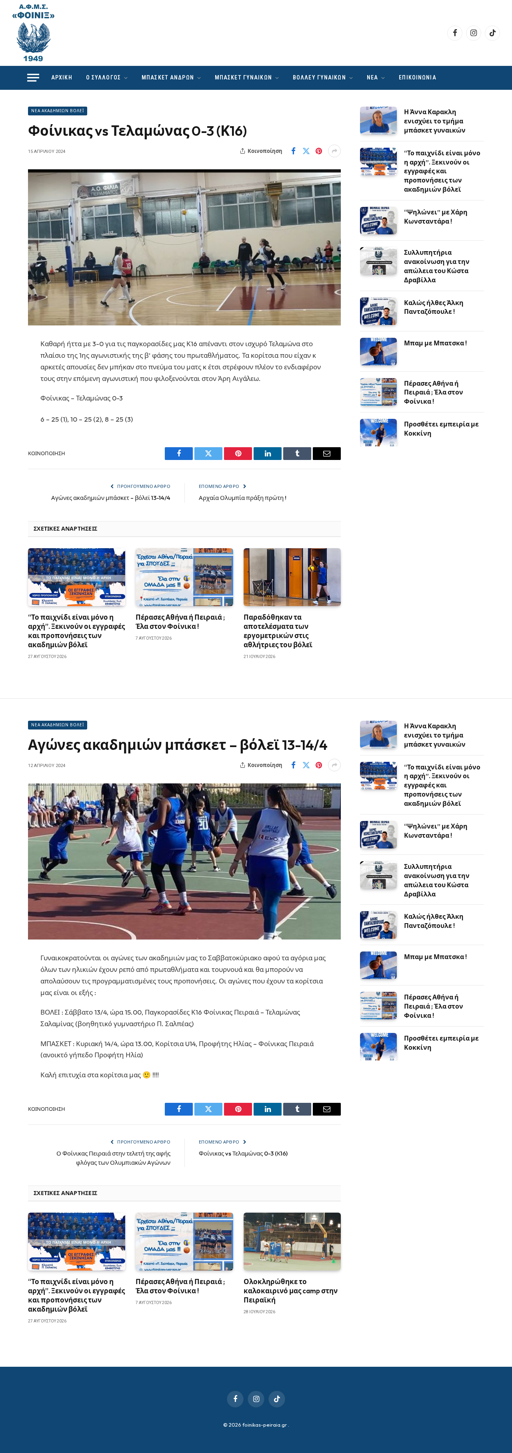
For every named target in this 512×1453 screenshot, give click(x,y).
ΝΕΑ (372, 77)
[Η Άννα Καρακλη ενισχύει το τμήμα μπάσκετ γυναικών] (378, 120)
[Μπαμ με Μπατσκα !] (378, 351)
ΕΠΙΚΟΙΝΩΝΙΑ (417, 77)
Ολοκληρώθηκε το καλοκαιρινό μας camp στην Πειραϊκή (291, 1290)
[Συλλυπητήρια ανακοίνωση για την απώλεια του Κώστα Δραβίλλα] (378, 261)
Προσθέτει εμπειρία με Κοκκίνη (441, 428)
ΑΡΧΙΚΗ (61, 77)
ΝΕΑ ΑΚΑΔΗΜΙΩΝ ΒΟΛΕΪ (57, 110)
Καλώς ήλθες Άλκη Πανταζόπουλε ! (434, 307)
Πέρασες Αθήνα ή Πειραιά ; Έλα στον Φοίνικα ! (180, 621)
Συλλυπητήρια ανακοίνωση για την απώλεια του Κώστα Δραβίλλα (437, 266)
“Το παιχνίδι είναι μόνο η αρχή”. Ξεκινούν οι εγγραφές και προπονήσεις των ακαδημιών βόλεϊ (76, 631)
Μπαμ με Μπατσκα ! (435, 343)
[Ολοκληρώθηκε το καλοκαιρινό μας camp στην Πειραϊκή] (292, 1242)
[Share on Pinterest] (319, 151)
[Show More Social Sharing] (334, 151)
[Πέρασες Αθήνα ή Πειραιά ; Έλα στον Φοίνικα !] (184, 577)
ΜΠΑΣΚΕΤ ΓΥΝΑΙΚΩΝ (243, 77)
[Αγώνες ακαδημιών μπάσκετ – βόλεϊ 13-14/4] (184, 861)
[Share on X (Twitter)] (306, 151)
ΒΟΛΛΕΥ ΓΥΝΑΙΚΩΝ (319, 77)
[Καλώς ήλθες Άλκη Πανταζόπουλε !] (378, 311)
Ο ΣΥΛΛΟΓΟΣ (103, 77)
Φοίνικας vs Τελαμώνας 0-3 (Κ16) (243, 1153)
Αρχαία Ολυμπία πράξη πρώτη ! (242, 498)
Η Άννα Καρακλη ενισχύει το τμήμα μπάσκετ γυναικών (435, 121)
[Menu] (33, 77)
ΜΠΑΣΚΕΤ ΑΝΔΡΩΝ (168, 77)
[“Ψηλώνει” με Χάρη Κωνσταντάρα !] (378, 220)
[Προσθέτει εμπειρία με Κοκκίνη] (378, 432)
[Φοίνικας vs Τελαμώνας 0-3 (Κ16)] (184, 247)
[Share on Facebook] (293, 151)
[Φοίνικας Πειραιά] (33, 33)
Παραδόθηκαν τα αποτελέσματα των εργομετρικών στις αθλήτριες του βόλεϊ (278, 631)
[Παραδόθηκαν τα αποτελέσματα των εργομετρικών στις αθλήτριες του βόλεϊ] (292, 577)
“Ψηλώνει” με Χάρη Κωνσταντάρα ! (436, 216)
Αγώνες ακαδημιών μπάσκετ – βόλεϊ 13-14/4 (110, 498)
